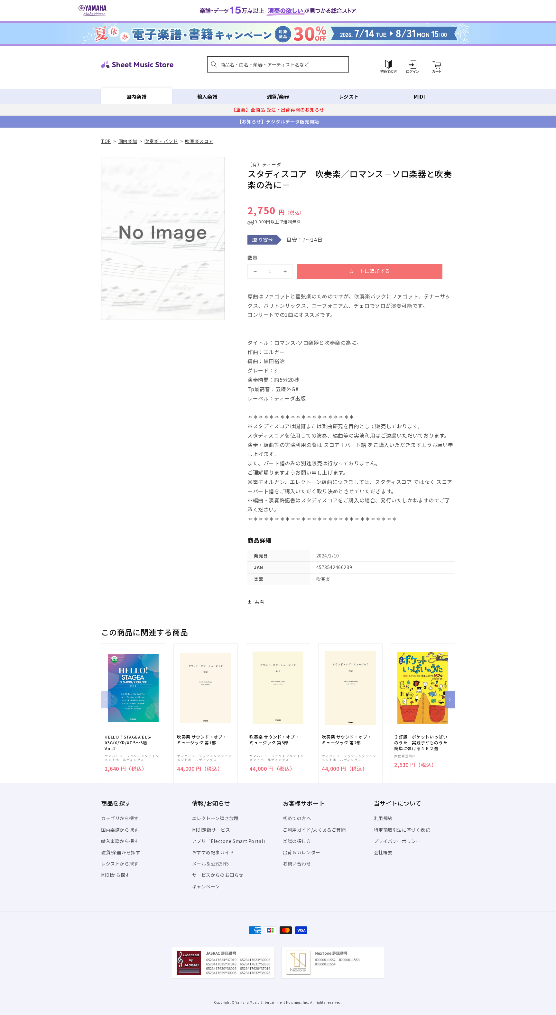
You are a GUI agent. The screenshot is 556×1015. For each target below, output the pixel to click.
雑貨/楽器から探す (120, 852)
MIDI (419, 96)
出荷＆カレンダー (301, 852)
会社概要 (383, 852)
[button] (278, 64)
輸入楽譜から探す (120, 841)
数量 (252, 257)
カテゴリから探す (120, 818)
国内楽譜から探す (120, 829)
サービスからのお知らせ (218, 875)
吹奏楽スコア (199, 141)
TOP (106, 141)
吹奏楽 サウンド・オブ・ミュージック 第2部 (347, 740)
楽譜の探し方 (297, 841)
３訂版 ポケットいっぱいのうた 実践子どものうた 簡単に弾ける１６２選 (422, 742)
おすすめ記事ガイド (213, 852)
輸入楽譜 (207, 96)
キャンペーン (206, 886)
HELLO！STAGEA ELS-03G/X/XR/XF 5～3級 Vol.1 (128, 742)
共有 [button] (259, 602)
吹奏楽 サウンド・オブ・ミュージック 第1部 (202, 740)
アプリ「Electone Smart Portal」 (230, 841)
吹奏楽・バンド (161, 141)
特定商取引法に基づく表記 (402, 829)
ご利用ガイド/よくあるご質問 (314, 829)
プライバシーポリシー (397, 841)
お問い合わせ (297, 863)
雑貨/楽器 (278, 96)
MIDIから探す (115, 875)
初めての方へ (297, 818)
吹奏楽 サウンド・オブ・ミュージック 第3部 (274, 740)
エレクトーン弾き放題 (215, 818)
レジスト (349, 96)
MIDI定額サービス (211, 829)
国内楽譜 (136, 96)
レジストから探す (120, 863)
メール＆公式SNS (210, 863)
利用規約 (383, 818)
